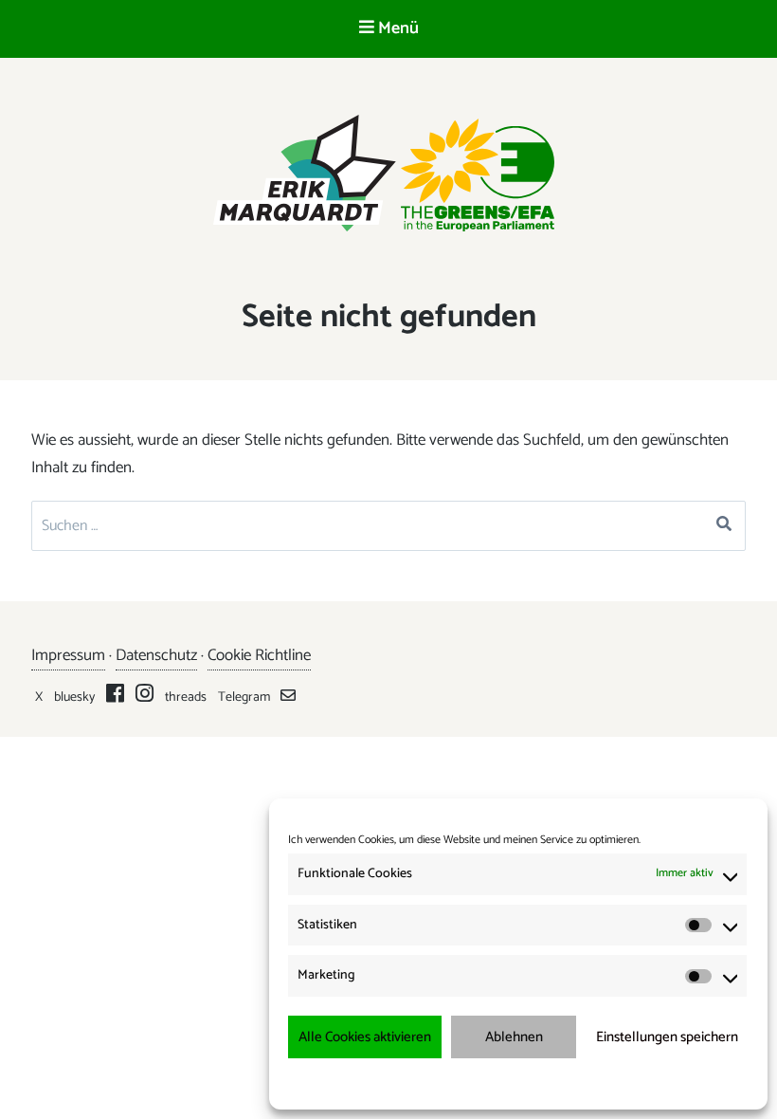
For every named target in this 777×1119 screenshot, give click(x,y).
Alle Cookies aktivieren (364, 1037)
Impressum (618, 1082)
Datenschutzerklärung (531, 1082)
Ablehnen (514, 1037)
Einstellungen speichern (667, 1037)
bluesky (74, 697)
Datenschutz (156, 655)
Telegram (244, 697)
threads (186, 697)
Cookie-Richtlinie (431, 1082)
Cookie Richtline (259, 655)
